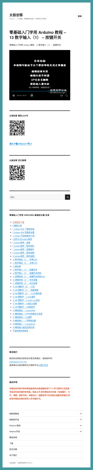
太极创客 (16, 14)
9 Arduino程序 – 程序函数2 (24, 256)
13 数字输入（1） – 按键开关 (25, 269)
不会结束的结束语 (20, 330)
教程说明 (13, 437)
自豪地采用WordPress (25, 463)
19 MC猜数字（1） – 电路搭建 (25, 290)
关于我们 (13, 455)
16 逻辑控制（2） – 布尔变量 (25, 280)
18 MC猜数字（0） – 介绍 (24, 286)
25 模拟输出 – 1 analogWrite (24, 310)
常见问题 (13, 449)
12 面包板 (17, 266)
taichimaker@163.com (18, 361)
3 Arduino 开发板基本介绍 (24, 235)
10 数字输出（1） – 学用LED (25, 259)
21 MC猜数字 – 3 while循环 (24, 296)
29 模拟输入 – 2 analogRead (24, 324)
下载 (11, 443)
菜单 (80, 16)
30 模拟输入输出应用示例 (23, 327)
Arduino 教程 (14, 425)
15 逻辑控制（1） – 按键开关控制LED (29, 276)
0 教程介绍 (17, 225)
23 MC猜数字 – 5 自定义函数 (25, 303)
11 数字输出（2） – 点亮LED (25, 263)
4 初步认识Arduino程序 (22, 239)
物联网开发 (14, 419)
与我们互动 (43, 365)
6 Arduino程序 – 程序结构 (23, 246)
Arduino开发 (14, 431)
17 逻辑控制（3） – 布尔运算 (25, 283)
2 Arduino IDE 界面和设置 (23, 232)
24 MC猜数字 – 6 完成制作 (24, 307)
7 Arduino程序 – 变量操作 (23, 249)
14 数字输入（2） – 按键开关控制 (27, 273)
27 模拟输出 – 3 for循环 (22, 317)
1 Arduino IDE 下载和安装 (23, 229)
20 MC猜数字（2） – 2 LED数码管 (27, 293)
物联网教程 (14, 413)
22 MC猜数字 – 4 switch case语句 (26, 300)
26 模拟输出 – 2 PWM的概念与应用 (27, 313)
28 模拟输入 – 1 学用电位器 (24, 320)
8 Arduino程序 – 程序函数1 (24, 252)
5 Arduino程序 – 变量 (21, 242)
